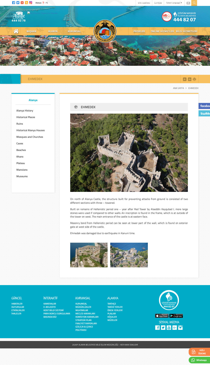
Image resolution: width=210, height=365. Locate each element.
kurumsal (74, 31)
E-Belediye (49, 307)
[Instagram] (30, 2)
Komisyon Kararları (87, 316)
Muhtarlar (81, 310)
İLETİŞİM (158, 3)
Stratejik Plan (83, 320)
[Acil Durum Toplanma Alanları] (43, 13)
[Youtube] (22, 2)
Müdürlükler (83, 307)
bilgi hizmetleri (186, 31)
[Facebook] (13, 2)
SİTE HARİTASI (144, 3)
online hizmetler (162, 31)
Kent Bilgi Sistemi (53, 310)
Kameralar (49, 303)
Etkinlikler (18, 310)
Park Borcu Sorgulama (56, 313)
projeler (139, 31)
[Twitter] (17, 2)
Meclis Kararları (85, 313)
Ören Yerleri (115, 310)
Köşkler (112, 316)
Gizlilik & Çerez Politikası (84, 328)
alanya (53, 31)
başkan (31, 31)
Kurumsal (81, 303)
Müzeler (112, 320)
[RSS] (26, 2)
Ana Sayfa (178, 88)
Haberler (16, 303)
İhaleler (16, 313)
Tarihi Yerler (115, 307)
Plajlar (111, 313)
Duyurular (17, 307)
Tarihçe (111, 303)
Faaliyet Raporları (86, 323)
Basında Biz (49, 316)
